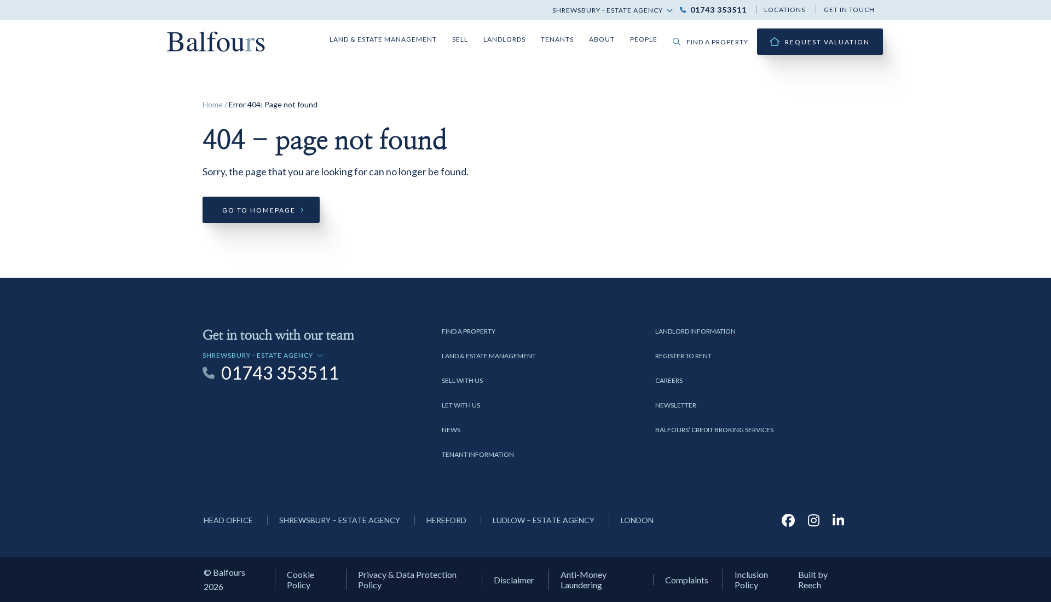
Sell (460, 39)
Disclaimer (514, 580)
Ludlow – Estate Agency (543, 520)
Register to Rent (683, 356)
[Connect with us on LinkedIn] (838, 520)
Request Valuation (827, 42)
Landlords (504, 39)
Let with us (461, 405)
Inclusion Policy (751, 579)
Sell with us (462, 380)
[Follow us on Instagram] (814, 520)
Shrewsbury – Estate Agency (339, 520)
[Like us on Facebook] (788, 520)
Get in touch (849, 9)
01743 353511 (718, 9)
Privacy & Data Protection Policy (407, 579)
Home (213, 104)
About (602, 39)
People (643, 39)
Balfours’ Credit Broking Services (714, 430)
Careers (669, 380)
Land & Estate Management (383, 39)
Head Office (228, 520)
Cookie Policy (300, 579)
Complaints (686, 580)
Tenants (557, 39)
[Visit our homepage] (216, 40)
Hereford (446, 520)
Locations (784, 9)
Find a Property (468, 331)
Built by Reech (813, 579)
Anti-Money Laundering (584, 579)
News (451, 430)
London (637, 520)
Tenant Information (478, 454)
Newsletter (675, 405)
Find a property (717, 42)
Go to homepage (259, 210)
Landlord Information (695, 331)
